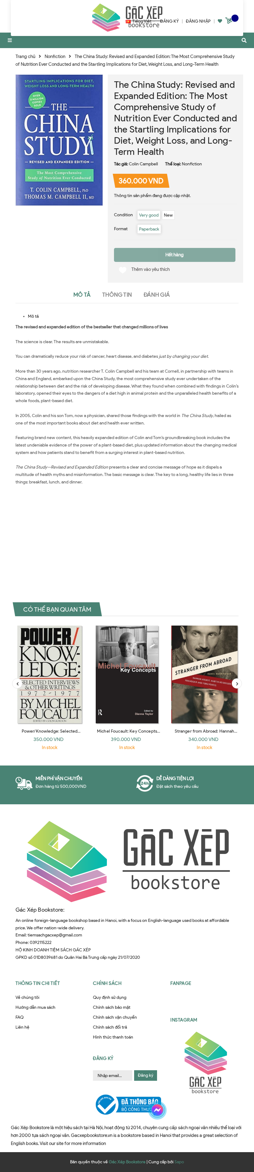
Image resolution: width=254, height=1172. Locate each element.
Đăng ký (145, 1075)
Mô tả (33, 316)
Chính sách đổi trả (110, 1027)
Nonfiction (192, 164)
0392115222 (40, 942)
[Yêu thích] (220, 21)
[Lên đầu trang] (237, 1136)
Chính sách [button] (107, 983)
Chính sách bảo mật (111, 1007)
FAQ (19, 1017)
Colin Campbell (143, 164)
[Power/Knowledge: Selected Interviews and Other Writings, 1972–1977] (49, 674)
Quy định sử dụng (109, 997)
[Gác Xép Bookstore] (127, 861)
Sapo (179, 1162)
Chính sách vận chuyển (115, 1017)
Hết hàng (174, 255)
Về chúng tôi (27, 997)
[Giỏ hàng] (229, 22)
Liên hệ (22, 1027)
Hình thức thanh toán (113, 1037)
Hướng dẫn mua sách (35, 1007)
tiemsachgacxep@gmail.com (55, 935)
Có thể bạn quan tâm (57, 609)
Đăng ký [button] (103, 1058)
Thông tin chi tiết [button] (37, 983)
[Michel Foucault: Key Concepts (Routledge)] (127, 674)
